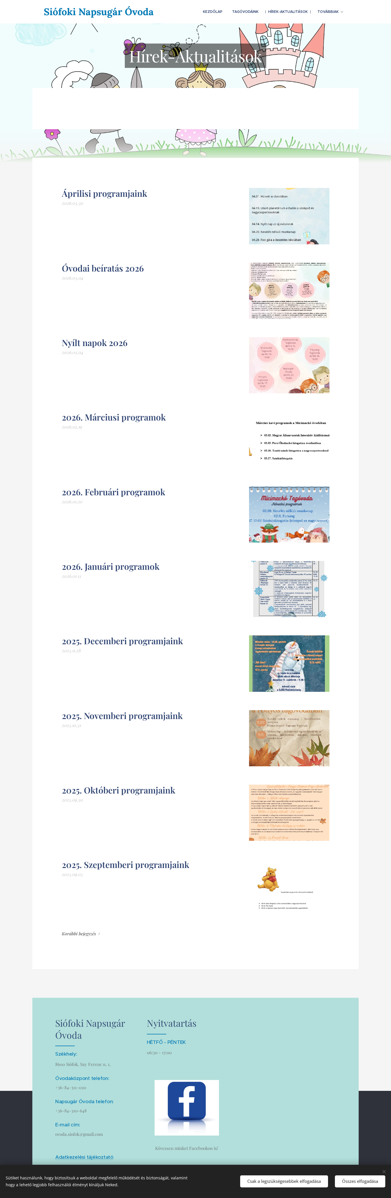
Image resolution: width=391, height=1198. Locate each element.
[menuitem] (212, 12)
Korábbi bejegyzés (79, 933)
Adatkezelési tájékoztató (84, 1157)
